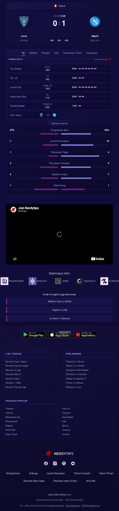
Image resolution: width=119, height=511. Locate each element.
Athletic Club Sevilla (59, 301)
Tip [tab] (23, 52)
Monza (65, 425)
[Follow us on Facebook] (46, 463)
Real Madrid (67, 417)
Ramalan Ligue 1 (13, 378)
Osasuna (66, 429)
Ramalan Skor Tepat (34, 480)
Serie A (62, 5)
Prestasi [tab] (46, 52)
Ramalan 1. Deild (13, 382)
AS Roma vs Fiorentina (76, 374)
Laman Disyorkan (56, 473)
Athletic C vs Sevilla (75, 365)
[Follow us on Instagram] (55, 463)
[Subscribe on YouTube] (73, 463)
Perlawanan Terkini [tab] (72, 52)
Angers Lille (59, 309)
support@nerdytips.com (59, 494)
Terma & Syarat (82, 473)
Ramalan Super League (16, 361)
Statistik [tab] (33, 52)
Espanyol (66, 412)
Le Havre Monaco (59, 318)
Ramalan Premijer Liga (16, 387)
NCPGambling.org (91, 505)
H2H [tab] (56, 52)
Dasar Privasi (106, 473)
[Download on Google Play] (33, 334)
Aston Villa (10, 429)
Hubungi (33, 473)
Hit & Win (90, 480)
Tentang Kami (13, 473)
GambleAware (73, 505)
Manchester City (13, 417)
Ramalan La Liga (13, 369)
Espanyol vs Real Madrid (77, 369)
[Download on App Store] (59, 334)
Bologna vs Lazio (73, 387)
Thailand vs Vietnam (75, 361)
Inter (64, 421)
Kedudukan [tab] (92, 52)
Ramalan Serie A (13, 374)
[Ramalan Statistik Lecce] (24, 21)
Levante (65, 434)
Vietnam (9, 412)
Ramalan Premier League (17, 365)
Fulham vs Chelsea (74, 382)
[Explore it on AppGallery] (85, 334)
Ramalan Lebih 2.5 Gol (65, 480)
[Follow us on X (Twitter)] (64, 463)
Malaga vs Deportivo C (76, 378)
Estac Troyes (12, 434)
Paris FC (66, 408)
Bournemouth (12, 421)
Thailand (9, 408)
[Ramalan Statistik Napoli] (95, 21)
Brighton (9, 425)
